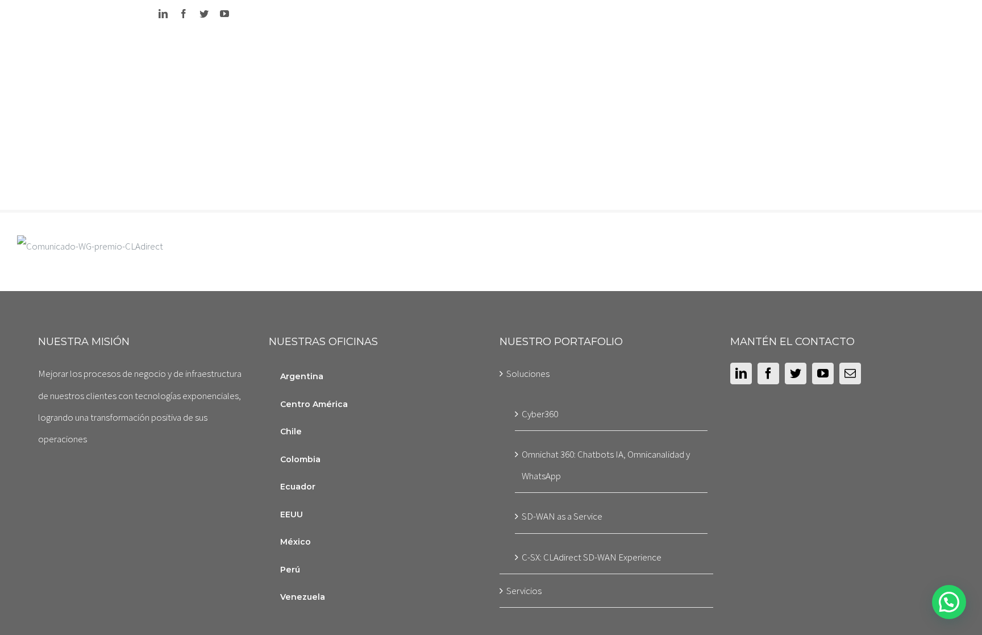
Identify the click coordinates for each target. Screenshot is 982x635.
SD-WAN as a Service (562, 516)
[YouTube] (823, 373)
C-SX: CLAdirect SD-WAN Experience (591, 557)
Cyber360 (540, 414)
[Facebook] (768, 373)
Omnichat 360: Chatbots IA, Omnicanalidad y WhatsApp (606, 465)
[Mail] (850, 373)
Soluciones (528, 373)
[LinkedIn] (741, 373)
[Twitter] (795, 373)
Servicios (524, 590)
